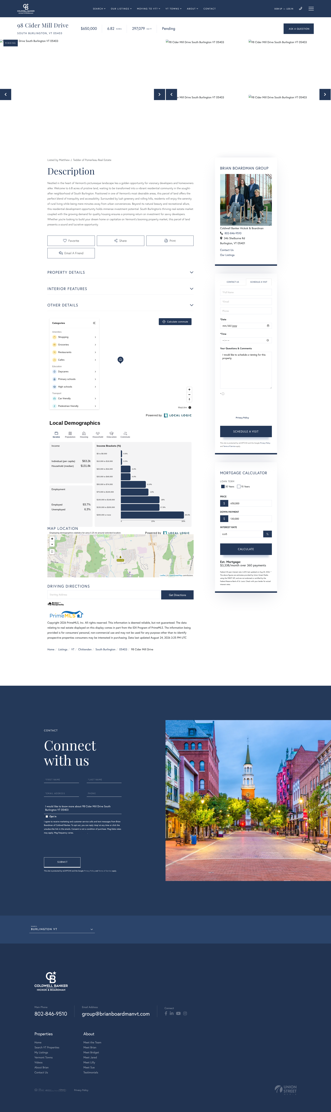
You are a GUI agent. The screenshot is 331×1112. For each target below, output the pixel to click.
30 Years (229, 486)
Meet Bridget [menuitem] (91, 1052)
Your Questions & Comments (236, 348)
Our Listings (227, 255)
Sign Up (278, 9)
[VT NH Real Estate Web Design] (286, 1090)
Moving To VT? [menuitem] (147, 8)
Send (62, 862)
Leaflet (163, 575)
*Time (223, 333)
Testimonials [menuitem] (90, 1072)
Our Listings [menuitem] (120, 8)
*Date (223, 319)
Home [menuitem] (37, 1042)
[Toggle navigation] (311, 8)
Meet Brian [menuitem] (89, 1047)
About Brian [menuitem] (41, 1067)
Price (223, 496)
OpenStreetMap (175, 575)
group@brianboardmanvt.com (116, 1013)
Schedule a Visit (258, 282)
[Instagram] (185, 1013)
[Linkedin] (171, 1013)
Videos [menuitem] (38, 1062)
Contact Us (227, 250)
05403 (123, 649)
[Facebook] (166, 1013)
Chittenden (85, 649)
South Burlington (106, 649)
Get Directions (177, 595)
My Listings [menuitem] (41, 1052)
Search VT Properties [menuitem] (46, 1047)
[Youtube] (178, 1013)
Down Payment (229, 511)
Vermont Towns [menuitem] (43, 1057)
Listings (62, 649)
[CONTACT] (299, 28)
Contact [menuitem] (210, 8)
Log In (290, 9)
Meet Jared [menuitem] (90, 1057)
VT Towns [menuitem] (172, 8)
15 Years (245, 486)
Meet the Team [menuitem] (92, 1042)
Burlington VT (44, 929)
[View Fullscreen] (52, 551)
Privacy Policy (242, 417)
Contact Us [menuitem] (41, 1072)
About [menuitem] (191, 8)
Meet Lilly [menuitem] (89, 1062)
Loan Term (227, 481)
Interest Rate (228, 527)
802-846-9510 (233, 233)
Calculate (246, 549)
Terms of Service (229, 446)
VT (72, 649)
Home (50, 649)
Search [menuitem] (98, 8)
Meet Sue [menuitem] (89, 1067)
